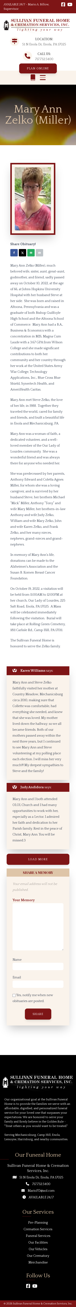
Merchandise (38, 1262)
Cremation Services (38, 1229)
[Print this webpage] (39, 252)
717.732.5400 (44, 59)
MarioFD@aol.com (41, 1191)
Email (17, 977)
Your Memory (24, 900)
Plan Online (38, 68)
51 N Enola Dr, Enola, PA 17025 (41, 1177)
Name (17, 960)
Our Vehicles (38, 1249)
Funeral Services (38, 1236)
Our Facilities (38, 1242)
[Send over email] (31, 252)
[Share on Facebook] (14, 252)
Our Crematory (38, 1256)
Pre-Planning (38, 1223)
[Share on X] (22, 252)
